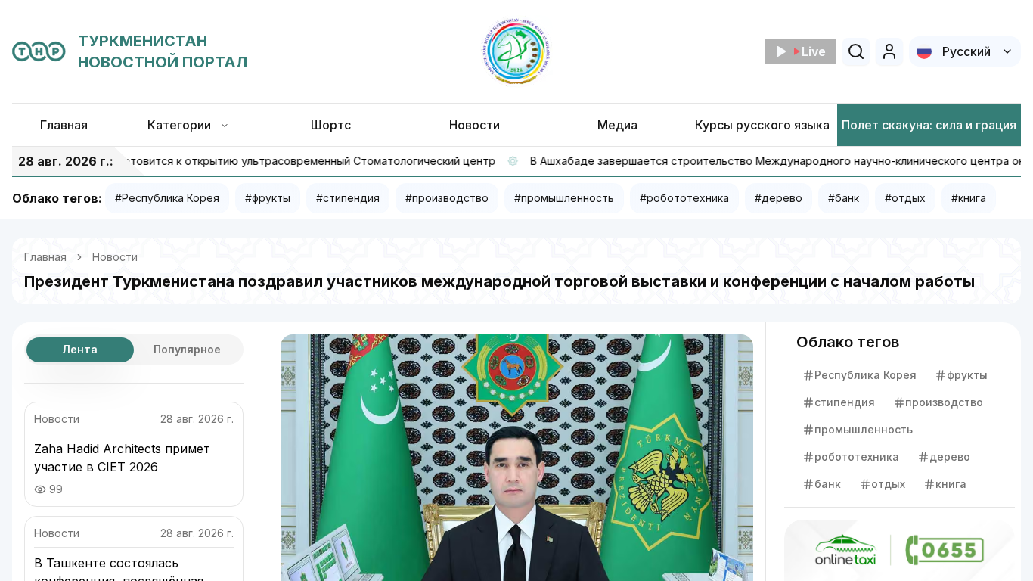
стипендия (844, 402)
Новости (115, 256)
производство (944, 402)
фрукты (967, 374)
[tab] (80, 349)
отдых (888, 483)
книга (950, 483)
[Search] (856, 51)
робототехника (856, 456)
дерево (949, 456)
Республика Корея (865, 374)
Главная (45, 256)
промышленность (863, 429)
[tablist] (134, 349)
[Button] (889, 51)
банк (827, 483)
